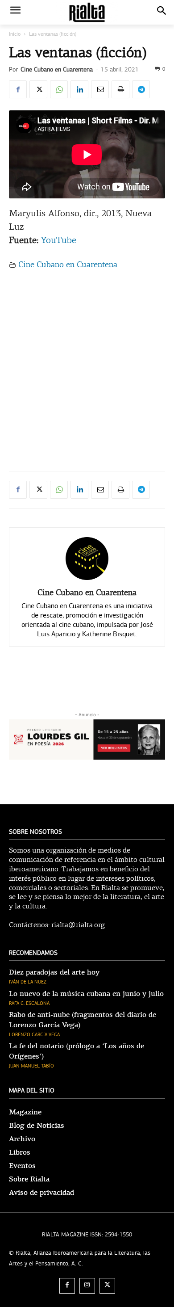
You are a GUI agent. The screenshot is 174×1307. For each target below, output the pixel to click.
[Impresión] (120, 89)
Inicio (15, 34)
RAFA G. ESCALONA (29, 1003)
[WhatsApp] (59, 89)
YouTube (58, 240)
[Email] (100, 89)
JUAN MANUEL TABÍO (31, 1066)
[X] (38, 89)
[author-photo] (87, 580)
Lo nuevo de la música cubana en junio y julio (86, 993)
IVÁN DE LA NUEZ (27, 982)
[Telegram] (141, 89)
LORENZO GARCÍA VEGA (34, 1035)
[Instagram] (87, 1286)
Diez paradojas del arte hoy (54, 972)
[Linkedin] (79, 89)
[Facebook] (18, 89)
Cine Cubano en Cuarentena (57, 69)
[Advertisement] (87, 367)
